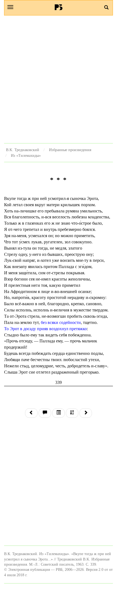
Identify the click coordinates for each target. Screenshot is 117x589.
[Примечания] (45, 413)
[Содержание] (58, 413)
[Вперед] (85, 413)
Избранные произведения (70, 150)
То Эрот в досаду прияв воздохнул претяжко (45, 328)
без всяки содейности (61, 322)
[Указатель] (72, 413)
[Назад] (31, 413)
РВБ (58, 7)
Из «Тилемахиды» (26, 155)
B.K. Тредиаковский (22, 150)
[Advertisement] (58, 79)
